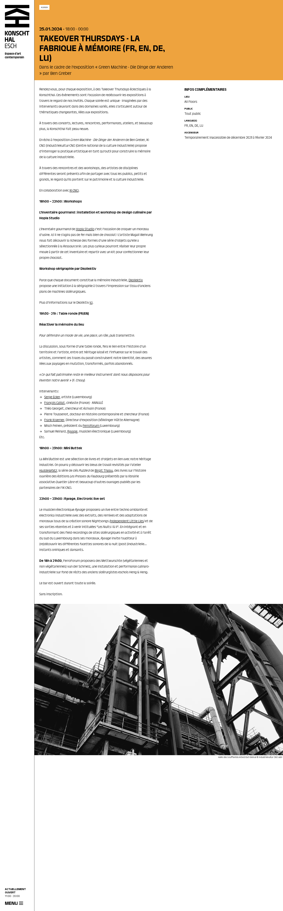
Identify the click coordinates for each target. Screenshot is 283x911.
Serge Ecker (52, 397)
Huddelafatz (48, 471)
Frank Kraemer (54, 420)
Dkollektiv (136, 280)
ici (91, 303)
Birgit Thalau (104, 471)
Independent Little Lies (127, 521)
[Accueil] (17, 32)
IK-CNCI (74, 190)
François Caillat (54, 403)
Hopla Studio (85, 229)
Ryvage (72, 431)
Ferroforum (91, 426)
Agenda (44, 7)
